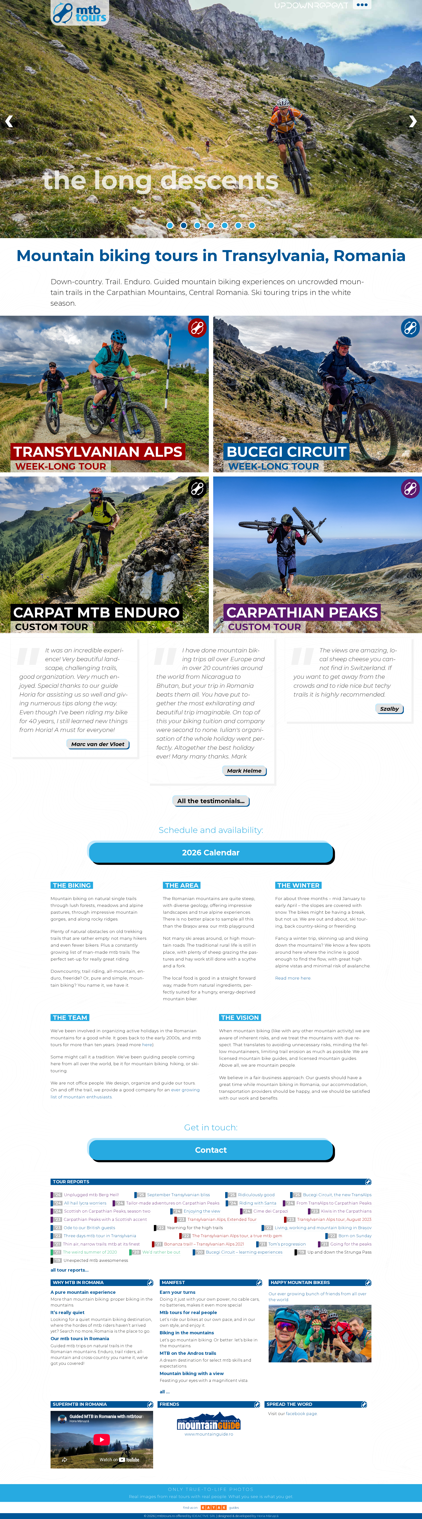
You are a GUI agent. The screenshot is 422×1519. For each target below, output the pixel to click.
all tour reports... (70, 1270)
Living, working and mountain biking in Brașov (323, 1227)
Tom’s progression (287, 1244)
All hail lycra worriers (85, 1203)
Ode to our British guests (89, 1227)
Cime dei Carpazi (270, 1211)
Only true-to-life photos (211, 1489)
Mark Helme (244, 771)
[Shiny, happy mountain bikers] (320, 1361)
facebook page (301, 1413)
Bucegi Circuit (286, 451)
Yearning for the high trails (195, 1227)
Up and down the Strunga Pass (339, 1252)
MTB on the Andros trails (188, 1353)
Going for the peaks (350, 1244)
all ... (165, 1391)
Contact (211, 1150)
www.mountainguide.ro (209, 1434)
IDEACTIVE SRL (204, 1516)
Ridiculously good (256, 1195)
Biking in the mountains (187, 1332)
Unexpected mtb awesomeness (95, 1260)
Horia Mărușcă (267, 1516)
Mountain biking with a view (192, 1373)
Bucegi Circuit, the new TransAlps (337, 1195)
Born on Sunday (354, 1236)
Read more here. (293, 978)
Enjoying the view (202, 1211)
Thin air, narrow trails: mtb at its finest (101, 1244)
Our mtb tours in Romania (80, 1338)
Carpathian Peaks (302, 612)
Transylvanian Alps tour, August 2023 (334, 1219)
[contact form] (197, 334)
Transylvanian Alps (97, 451)
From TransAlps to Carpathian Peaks (333, 1203)
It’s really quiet (67, 1312)
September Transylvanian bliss (178, 1195)
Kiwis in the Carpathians (346, 1211)
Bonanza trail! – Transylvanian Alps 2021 (204, 1244)
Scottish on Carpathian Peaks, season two (107, 1211)
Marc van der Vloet (98, 744)
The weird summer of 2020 (90, 1252)
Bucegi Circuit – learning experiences (244, 1252)
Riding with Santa (257, 1203)
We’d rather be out (161, 1252)
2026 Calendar (211, 852)
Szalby (389, 709)
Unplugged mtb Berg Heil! (91, 1195)
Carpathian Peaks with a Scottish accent (105, 1219)
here (147, 1044)
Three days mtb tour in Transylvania (100, 1236)
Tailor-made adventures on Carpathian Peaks (172, 1203)
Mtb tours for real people (188, 1312)
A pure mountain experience (83, 1292)
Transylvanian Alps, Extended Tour (222, 1219)
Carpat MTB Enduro (96, 612)
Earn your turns (177, 1292)
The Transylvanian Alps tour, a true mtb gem (237, 1236)
